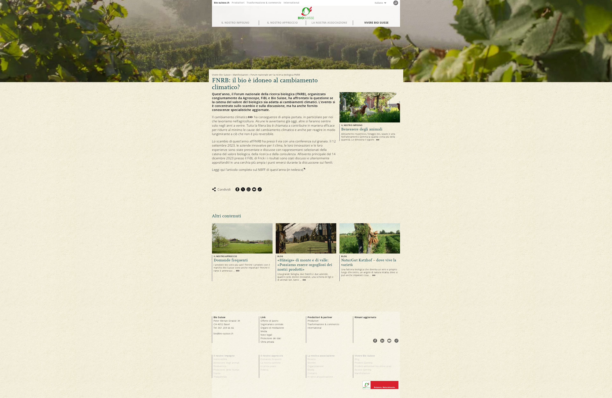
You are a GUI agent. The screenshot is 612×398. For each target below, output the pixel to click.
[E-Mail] (254, 189)
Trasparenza (220, 376)
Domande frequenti (271, 359)
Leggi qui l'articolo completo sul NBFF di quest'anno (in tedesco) (257, 170)
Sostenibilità (220, 359)
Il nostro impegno (235, 22)
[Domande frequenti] (242, 252)
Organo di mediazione (272, 327)
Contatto (312, 373)
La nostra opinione (271, 362)
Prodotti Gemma (363, 362)
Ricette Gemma (363, 369)
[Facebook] (237, 189)
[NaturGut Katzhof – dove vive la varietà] (369, 252)
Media (264, 331)
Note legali (266, 334)
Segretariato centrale (272, 324)
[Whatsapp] (249, 189)
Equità (217, 373)
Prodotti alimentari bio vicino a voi (373, 366)
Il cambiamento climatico (230, 117)
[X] (243, 189)
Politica (264, 369)
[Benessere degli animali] (369, 117)
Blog (357, 359)
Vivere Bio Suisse (376, 22)
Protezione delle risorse (226, 369)
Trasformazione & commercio (264, 2)
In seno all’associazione (320, 376)
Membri (312, 362)
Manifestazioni (240, 74)
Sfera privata (267, 341)
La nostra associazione (329, 22)
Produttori (238, 2)
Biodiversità (220, 366)
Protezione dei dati (271, 338)
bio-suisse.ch (221, 2)
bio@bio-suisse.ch (223, 333)
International (291, 2)
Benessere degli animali (226, 362)
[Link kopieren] (260, 189)
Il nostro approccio (282, 22)
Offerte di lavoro (269, 320)
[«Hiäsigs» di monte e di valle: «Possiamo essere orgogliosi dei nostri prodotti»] (306, 252)
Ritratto (312, 359)
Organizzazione (316, 366)
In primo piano (268, 366)
